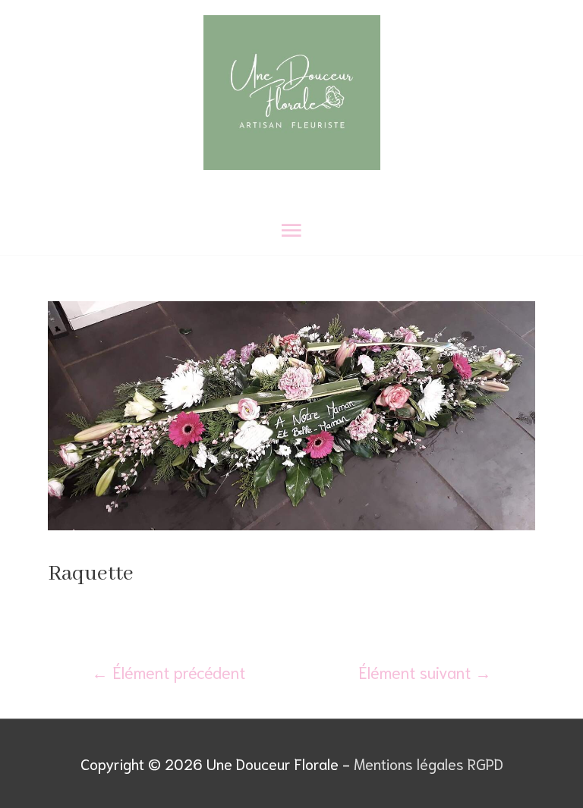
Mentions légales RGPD (428, 763)
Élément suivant (424, 671)
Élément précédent (168, 671)
